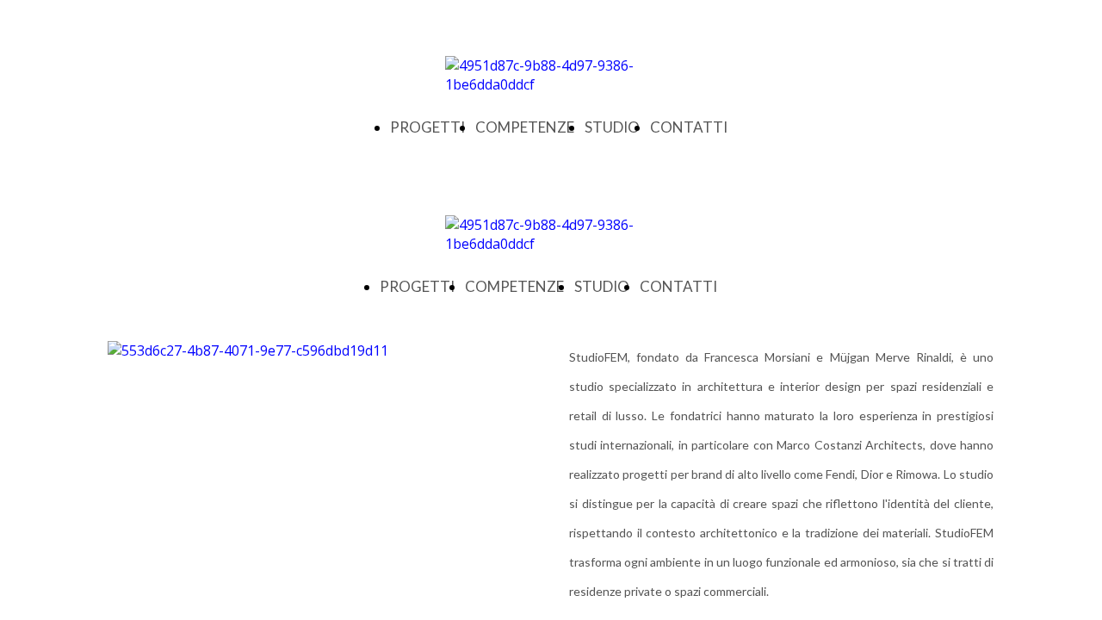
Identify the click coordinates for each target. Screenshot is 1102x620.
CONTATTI (688, 127)
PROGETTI (427, 127)
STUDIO (612, 127)
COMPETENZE (524, 127)
